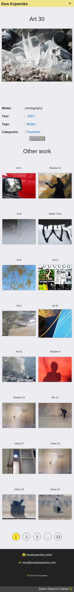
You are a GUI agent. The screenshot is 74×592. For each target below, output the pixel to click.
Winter (31, 124)
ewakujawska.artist (38, 554)
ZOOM (35, 138)
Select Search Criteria (54, 588)
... (47, 537)
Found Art (33, 132)
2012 (30, 116)
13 (58, 537)
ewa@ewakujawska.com (38, 562)
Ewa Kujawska (14, 4)
